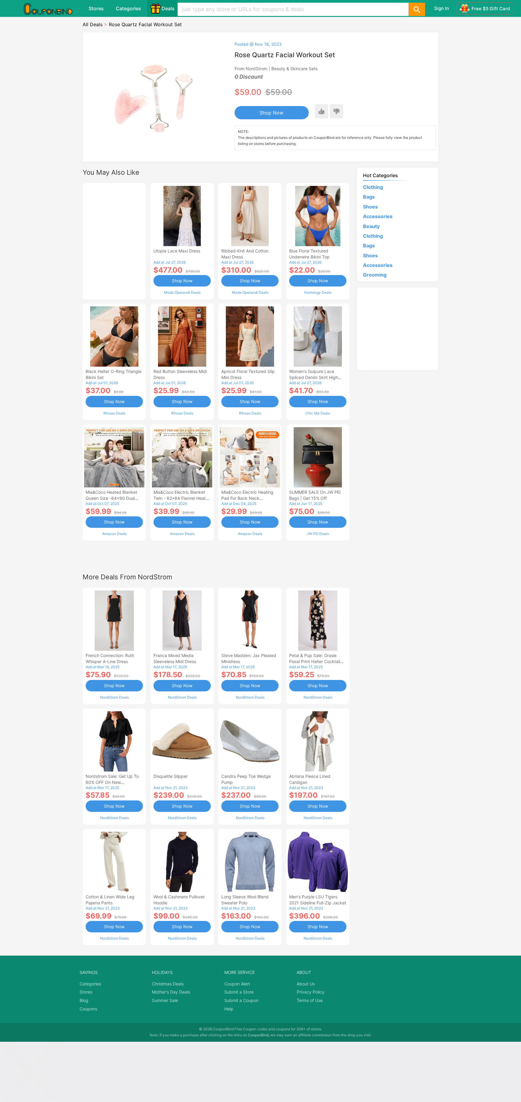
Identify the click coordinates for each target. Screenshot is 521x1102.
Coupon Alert (237, 983)
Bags (369, 197)
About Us (306, 983)
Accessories (378, 216)
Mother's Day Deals (171, 991)
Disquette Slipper (170, 776)
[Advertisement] (114, 240)
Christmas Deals (168, 983)
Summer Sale (165, 1000)
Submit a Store (239, 991)
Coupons (88, 1008)
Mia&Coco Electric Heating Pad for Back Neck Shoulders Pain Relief (247, 498)
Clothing (373, 187)
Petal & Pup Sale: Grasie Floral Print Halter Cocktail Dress (314, 661)
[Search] (416, 9)
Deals (168, 8)
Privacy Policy (310, 991)
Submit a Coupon (241, 1000)
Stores (96, 8)
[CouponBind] (52, 8)
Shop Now (271, 113)
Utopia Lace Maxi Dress (176, 250)
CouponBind (258, 1035)
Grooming (375, 275)
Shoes (370, 207)
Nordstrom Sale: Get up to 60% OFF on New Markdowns (112, 782)
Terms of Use (310, 1000)
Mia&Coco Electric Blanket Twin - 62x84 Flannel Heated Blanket (182, 498)
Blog (84, 1000)
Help (228, 1008)
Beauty (371, 226)
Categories (128, 8)
